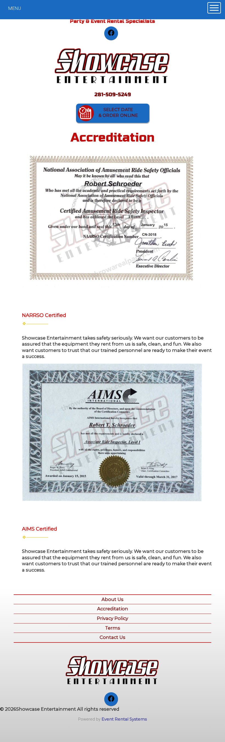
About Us (112, 599)
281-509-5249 (112, 95)
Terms (112, 628)
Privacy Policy (112, 618)
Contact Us (112, 637)
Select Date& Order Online (118, 112)
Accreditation (112, 608)
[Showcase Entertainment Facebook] (111, 33)
